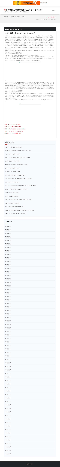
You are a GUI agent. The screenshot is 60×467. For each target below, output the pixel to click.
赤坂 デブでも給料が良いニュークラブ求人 (15, 213)
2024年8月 (7, 293)
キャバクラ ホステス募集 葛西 (13, 133)
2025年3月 (7, 268)
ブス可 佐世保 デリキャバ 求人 (12, 203)
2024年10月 (8, 286)
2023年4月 (7, 349)
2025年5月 (7, 261)
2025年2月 (7, 271)
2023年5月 (7, 345)
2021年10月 (8, 412)
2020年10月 (8, 454)
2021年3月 (7, 436)
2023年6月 (7, 342)
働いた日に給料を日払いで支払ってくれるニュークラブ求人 (19, 210)
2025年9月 (7, 247)
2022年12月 (8, 363)
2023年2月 (7, 356)
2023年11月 (8, 324)
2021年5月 (7, 429)
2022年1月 (7, 401)
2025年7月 (7, 254)
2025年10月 (8, 243)
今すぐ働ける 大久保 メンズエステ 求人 (14, 175)
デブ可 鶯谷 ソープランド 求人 (12, 161)
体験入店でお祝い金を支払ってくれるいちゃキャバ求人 (18, 199)
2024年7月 (7, 296)
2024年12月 (8, 278)
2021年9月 (7, 415)
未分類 (52, 17)
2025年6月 (7, 257)
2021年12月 (8, 405)
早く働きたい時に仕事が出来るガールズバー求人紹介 (18, 150)
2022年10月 (8, 370)
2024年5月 (7, 303)
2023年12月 (8, 321)
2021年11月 (8, 408)
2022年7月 (7, 380)
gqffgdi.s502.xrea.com (11, 29)
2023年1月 (7, 359)
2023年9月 (7, 331)
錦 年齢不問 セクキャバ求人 (12, 171)
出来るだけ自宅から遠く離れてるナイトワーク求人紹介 (18, 178)
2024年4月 (7, 307)
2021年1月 (7, 443)
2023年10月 (8, 328)
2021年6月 (7, 426)
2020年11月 (8, 450)
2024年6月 (7, 300)
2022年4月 (7, 391)
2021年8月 (7, 419)
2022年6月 (7, 384)
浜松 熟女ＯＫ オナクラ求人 (12, 124)
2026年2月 (7, 229)
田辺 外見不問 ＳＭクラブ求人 (13, 126)
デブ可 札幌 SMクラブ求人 (12, 192)
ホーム (53, 10)
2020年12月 (8, 447)
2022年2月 (7, 398)
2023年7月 (7, 338)
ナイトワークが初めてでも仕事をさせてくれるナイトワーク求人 (20, 185)
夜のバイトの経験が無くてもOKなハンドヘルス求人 (17, 157)
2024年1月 (7, 317)
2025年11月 (8, 240)
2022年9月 (7, 373)
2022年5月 (7, 387)
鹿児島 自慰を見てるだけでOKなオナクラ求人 (16, 189)
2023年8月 (7, 335)
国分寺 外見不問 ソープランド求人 (14, 131)
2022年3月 (7, 394)
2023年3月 (7, 352)
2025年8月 (7, 250)
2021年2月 (7, 440)
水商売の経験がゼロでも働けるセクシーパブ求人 (17, 164)
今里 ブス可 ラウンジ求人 (12, 182)
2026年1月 (7, 233)
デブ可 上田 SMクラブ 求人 (11, 196)
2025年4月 (7, 264)
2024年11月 (8, 282)
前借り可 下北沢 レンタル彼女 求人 (13, 147)
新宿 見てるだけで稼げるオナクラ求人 (14, 206)
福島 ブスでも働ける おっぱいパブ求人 (15, 129)
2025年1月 (7, 275)
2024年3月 (7, 310)
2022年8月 (7, 377)
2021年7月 (7, 422)
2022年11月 (8, 366)
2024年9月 (7, 289)
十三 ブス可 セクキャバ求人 (12, 154)
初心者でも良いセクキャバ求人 (12, 168)
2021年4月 (7, 433)
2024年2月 (7, 314)
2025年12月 (8, 236)
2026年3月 (7, 226)
